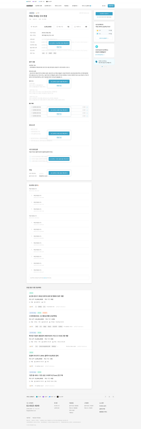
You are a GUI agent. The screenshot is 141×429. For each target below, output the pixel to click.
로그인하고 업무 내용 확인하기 (59, 81)
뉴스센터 (101, 403)
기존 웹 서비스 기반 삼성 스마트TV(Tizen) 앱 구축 (46, 375)
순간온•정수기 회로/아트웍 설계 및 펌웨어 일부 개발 (46, 296)
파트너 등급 (71, 410)
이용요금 (71, 412)
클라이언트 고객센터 (88, 405)
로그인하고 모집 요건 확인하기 (59, 133)
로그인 (45, 278)
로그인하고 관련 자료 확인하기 (59, 110)
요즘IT (46, 396)
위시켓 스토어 (102, 406)
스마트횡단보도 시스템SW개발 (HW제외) (43, 316)
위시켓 (39, 396)
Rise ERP (61, 396)
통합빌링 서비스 (103, 412)
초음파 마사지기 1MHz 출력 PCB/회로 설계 (43, 356)
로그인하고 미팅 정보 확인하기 (59, 173)
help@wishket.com (31, 410)
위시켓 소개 (56, 405)
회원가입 (59, 47)
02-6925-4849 (32, 406)
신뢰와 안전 (56, 408)
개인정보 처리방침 (36, 418)
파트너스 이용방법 (73, 408)
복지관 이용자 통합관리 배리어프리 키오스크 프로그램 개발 (48, 336)
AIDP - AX (53, 396)
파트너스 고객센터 (88, 408)
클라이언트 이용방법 (73, 405)
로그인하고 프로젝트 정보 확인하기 (59, 43)
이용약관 (28, 418)
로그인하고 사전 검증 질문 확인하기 (59, 159)
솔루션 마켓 (102, 409)
